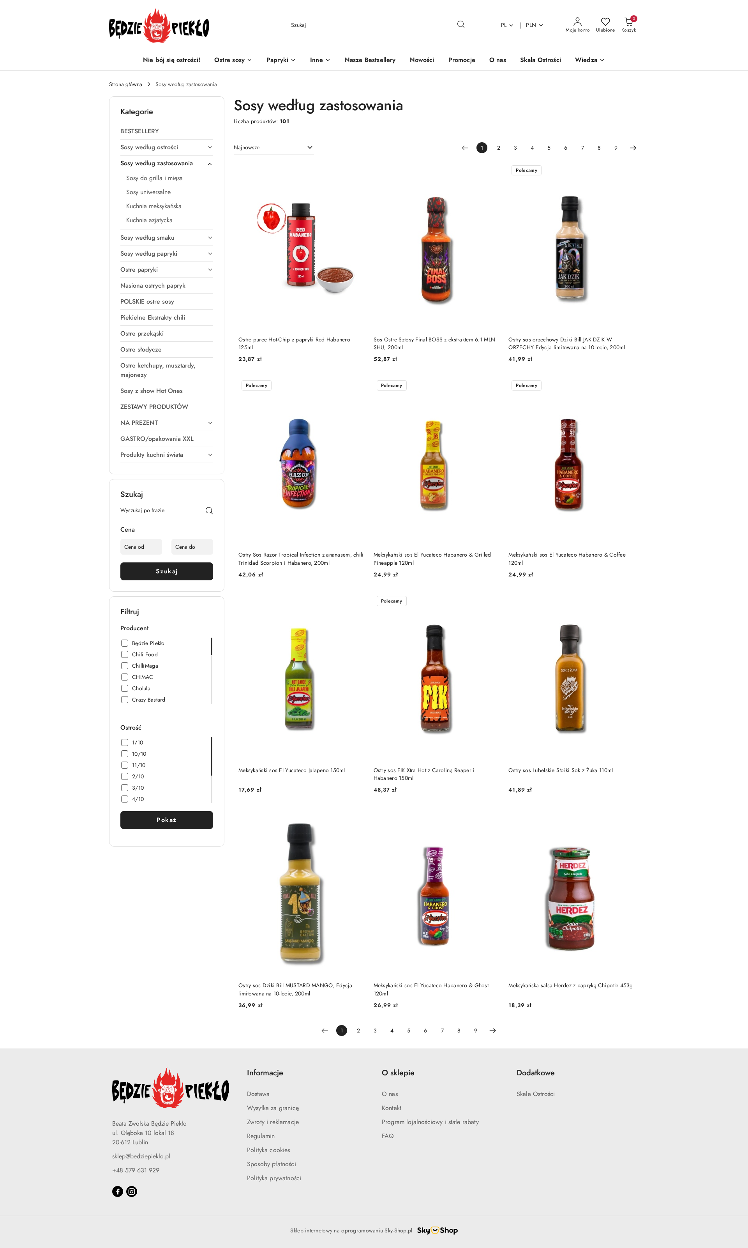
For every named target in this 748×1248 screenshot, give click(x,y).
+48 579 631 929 (135, 1170)
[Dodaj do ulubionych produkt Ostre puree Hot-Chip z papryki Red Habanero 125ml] (355, 171)
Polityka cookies (268, 1149)
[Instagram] (131, 1191)
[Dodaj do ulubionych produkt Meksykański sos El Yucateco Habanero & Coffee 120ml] (625, 386)
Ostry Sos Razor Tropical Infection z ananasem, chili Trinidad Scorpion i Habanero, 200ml (301, 558)
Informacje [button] (265, 1072)
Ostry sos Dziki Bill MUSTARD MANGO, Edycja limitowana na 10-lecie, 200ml (295, 989)
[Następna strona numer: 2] (633, 147)
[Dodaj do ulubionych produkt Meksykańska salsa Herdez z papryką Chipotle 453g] (625, 817)
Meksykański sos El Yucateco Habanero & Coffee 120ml (567, 558)
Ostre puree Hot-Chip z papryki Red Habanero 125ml (294, 343)
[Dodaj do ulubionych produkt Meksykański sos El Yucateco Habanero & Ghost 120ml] (490, 817)
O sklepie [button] (398, 1072)
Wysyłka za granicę (273, 1107)
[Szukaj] (209, 512)
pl (504, 25)
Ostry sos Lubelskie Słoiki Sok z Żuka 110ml (560, 770)
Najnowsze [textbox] (246, 147)
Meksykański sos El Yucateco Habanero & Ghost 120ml (431, 989)
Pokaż (167, 819)
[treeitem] (166, 131)
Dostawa (258, 1093)
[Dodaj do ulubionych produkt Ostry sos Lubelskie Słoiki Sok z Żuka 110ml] (625, 602)
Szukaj (167, 571)
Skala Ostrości (536, 1093)
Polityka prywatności (274, 1178)
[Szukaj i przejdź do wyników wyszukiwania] (460, 25)
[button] (590, 61)
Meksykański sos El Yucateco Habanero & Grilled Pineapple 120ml (432, 558)
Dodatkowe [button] (536, 1072)
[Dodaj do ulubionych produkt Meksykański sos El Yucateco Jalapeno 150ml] (355, 602)
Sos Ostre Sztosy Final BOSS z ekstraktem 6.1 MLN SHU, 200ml (434, 343)
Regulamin (261, 1135)
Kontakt (391, 1107)
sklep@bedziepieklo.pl (141, 1156)
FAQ (388, 1135)
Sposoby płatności (271, 1164)
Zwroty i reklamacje (273, 1121)
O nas (390, 1093)
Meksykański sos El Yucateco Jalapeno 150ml (291, 770)
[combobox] (274, 147)
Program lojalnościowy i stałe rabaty (430, 1121)
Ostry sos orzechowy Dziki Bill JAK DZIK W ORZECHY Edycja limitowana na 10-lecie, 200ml (566, 343)
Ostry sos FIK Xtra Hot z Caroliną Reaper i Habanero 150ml (424, 774)
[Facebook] (117, 1191)
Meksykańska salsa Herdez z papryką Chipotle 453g (570, 985)
